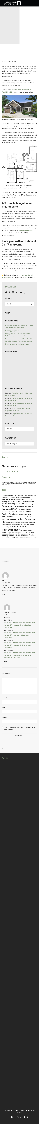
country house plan (16, 504)
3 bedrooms (13, 497)
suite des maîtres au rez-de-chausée (18, 533)
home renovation (20, 514)
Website (4, 717)
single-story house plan (14, 532)
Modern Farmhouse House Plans (12, 483)
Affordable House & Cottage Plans (9, 482)
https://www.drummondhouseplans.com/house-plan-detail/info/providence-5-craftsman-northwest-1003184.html (19, 655)
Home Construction (18, 512)
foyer (14, 508)
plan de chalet (19, 526)
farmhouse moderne (26, 506)
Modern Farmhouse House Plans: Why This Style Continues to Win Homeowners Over (19, 340)
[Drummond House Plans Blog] (12, 3)
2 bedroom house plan (20, 495)
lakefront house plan (30, 517)
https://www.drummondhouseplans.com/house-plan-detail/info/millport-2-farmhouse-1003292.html (19, 635)
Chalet (21, 500)
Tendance (32, 535)
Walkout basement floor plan (29, 537)
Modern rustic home (23, 483)
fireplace (6, 509)
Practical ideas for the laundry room (17, 344)
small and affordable (26, 532)
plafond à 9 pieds (6, 527)
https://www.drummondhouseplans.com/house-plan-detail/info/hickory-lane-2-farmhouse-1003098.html (19, 625)
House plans (7, 516)
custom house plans (29, 504)
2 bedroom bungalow (7, 495)
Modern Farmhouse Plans (13, 522)
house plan (28, 514)
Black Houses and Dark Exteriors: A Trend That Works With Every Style (19, 327)
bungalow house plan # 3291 (11, 119)
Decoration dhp (9, 506)
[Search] (19, 304)
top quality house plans (10, 537)
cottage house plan (8, 502)
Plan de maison (11, 529)
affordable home (10, 499)
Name (4, 698)
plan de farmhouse (30, 527)
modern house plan (26, 522)
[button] (34, 3)
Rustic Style (7, 484)
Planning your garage (12, 331)
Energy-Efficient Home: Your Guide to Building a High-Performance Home (17, 335)
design (18, 506)
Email (4, 707)
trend (20, 537)
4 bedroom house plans (23, 497)
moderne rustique (9, 519)
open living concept (29, 524)
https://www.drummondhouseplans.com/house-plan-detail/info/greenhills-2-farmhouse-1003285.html (19, 645)
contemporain (28, 500)
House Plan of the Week (22, 482)
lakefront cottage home (19, 517)
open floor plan (18, 524)
